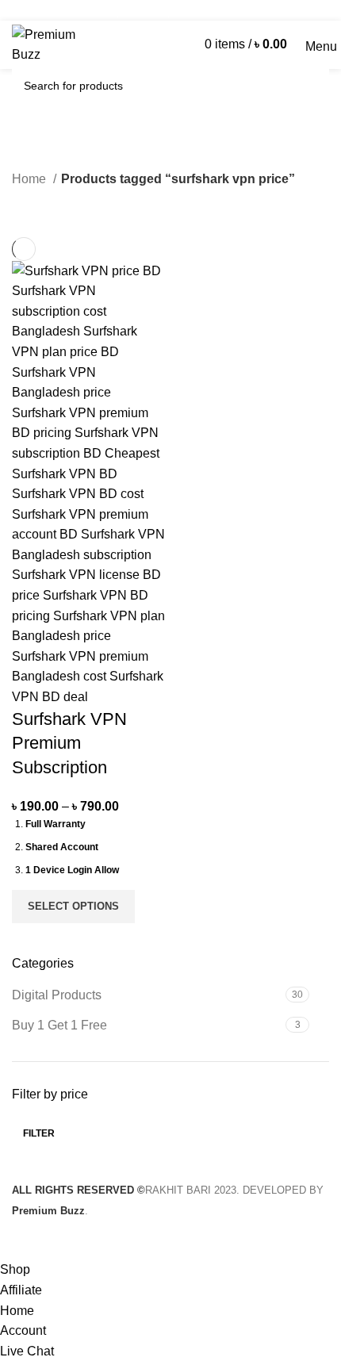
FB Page (143, 10)
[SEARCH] (308, 85)
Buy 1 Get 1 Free (59, 1025)
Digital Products (57, 995)
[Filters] (20, 1239)
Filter (39, 1133)
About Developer (216, 10)
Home (30, 179)
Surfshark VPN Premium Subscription (69, 743)
